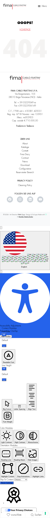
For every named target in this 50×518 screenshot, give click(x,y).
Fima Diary (25, 154)
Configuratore (25, 169)
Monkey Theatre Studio (26, 216)
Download (25, 165)
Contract (25, 158)
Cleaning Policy (25, 185)
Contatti (25, 151)
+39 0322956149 (27, 106)
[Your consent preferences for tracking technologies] (45, 513)
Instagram (20, 199)
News (25, 161)
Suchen (38, 515)
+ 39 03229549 (25, 102)
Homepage (25, 30)
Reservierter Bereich (25, 172)
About (25, 143)
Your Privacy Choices (21, 510)
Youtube (40, 199)
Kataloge (25, 147)
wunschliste (16, 515)
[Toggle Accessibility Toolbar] (1, 227)
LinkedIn (30, 199)
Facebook (10, 199)
